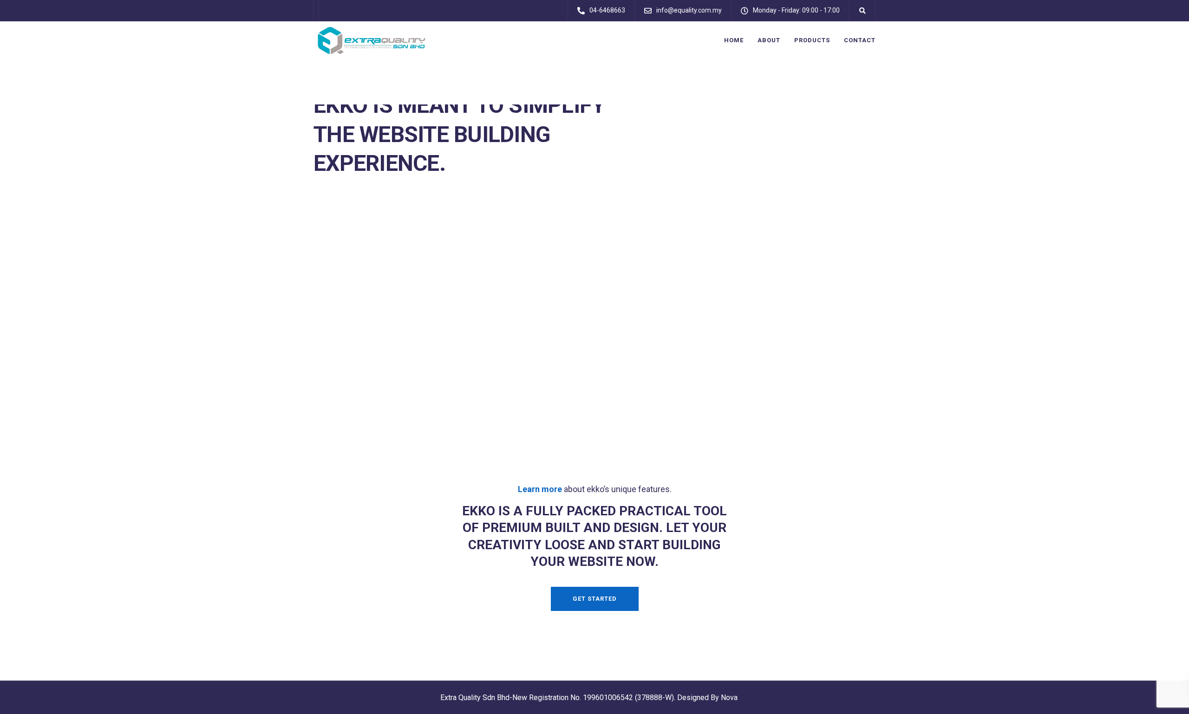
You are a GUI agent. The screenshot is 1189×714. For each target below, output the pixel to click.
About (769, 40)
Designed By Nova (707, 697)
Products (812, 40)
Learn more (540, 489)
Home (734, 40)
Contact (859, 40)
